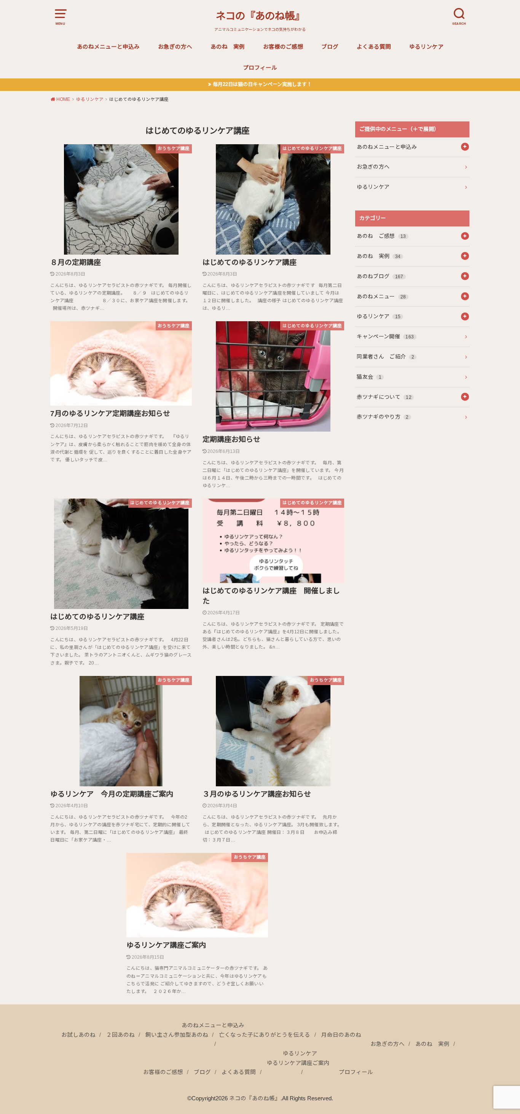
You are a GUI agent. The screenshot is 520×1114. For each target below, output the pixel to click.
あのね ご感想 (381, 236)
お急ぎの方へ (175, 47)
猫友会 (369, 377)
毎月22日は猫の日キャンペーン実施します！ (262, 84)
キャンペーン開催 (385, 336)
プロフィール (260, 68)
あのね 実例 (228, 47)
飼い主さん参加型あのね (176, 1035)
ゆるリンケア (426, 47)
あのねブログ (380, 276)
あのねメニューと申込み (108, 47)
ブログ (329, 47)
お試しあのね (78, 1035)
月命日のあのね (341, 1035)
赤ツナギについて (384, 397)
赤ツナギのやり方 (382, 417)
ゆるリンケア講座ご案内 (298, 1063)
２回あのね (120, 1035)
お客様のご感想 (283, 47)
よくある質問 (374, 47)
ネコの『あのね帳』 (260, 16)
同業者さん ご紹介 (385, 357)
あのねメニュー (381, 296)
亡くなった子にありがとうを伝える (264, 1035)
